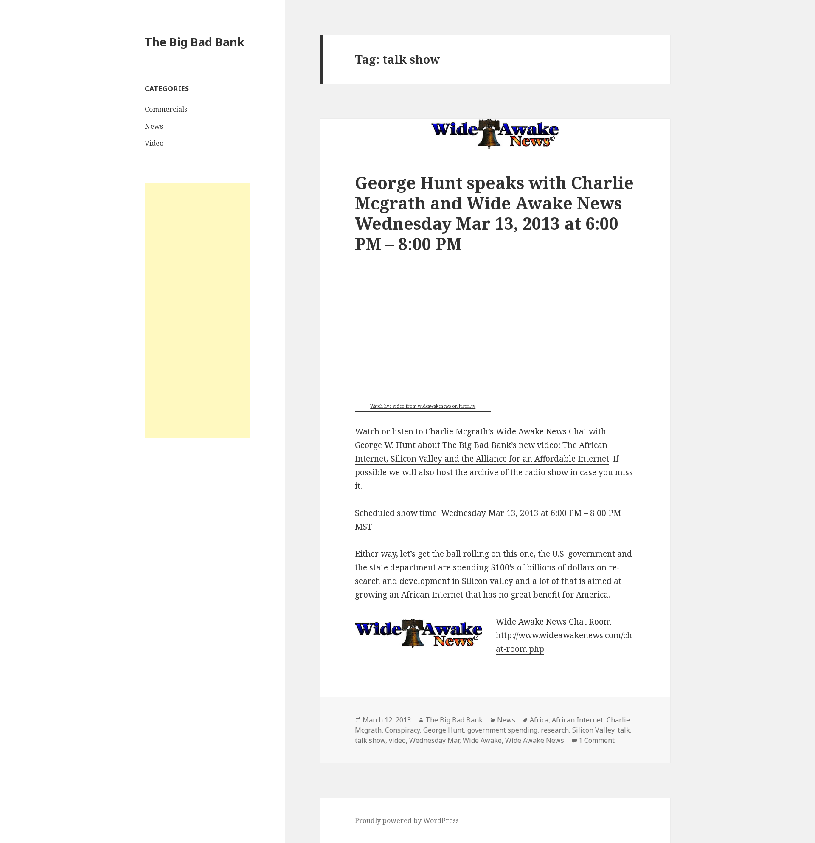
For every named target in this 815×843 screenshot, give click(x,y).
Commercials (166, 109)
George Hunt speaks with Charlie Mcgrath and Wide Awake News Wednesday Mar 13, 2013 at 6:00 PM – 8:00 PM (494, 213)
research (555, 730)
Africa (539, 720)
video (397, 740)
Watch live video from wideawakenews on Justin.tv (422, 406)
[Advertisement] (197, 310)
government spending (502, 730)
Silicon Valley (593, 730)
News (154, 126)
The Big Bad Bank (194, 42)
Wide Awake (482, 740)
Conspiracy (402, 730)
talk (624, 730)
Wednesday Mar (434, 740)
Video (154, 143)
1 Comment (597, 740)
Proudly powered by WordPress (407, 820)
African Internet (577, 720)
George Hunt (443, 730)
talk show (370, 740)
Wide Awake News (531, 431)
